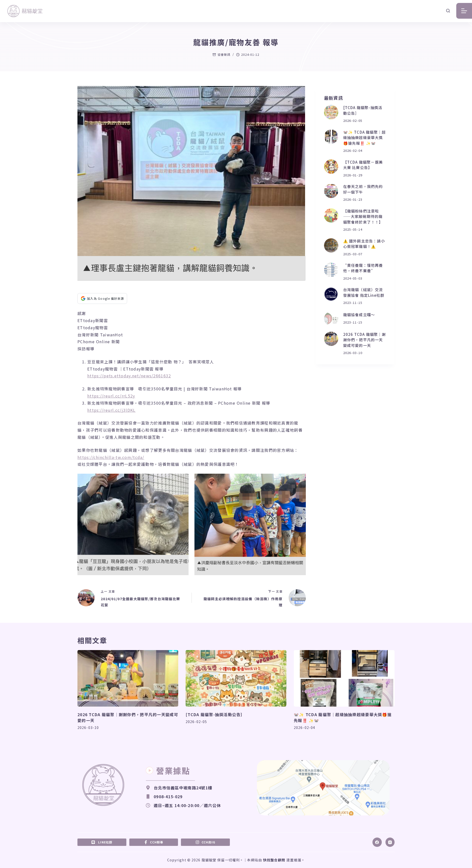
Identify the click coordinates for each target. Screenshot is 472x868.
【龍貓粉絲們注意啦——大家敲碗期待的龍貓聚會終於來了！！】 (363, 216)
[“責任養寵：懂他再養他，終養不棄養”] (331, 270)
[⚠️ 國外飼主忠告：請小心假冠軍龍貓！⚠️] (331, 245)
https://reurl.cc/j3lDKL (111, 410)
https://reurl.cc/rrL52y (111, 396)
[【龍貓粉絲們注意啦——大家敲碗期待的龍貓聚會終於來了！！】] (331, 215)
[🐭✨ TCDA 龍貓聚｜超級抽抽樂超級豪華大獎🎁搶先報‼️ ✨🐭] (331, 136)
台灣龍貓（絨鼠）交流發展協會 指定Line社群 (363, 292)
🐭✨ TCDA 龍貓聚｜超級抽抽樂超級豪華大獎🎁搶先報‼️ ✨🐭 (364, 137)
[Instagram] (390, 842)
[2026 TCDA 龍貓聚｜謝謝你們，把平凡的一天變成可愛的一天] (331, 339)
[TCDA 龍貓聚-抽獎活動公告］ (215, 714)
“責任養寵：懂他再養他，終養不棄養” (363, 268)
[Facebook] (377, 842)
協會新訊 (224, 54)
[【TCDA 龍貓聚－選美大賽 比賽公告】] (331, 166)
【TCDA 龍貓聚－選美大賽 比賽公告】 (363, 164)
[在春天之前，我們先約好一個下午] (331, 191)
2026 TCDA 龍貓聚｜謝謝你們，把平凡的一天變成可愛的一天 (364, 340)
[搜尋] (448, 10)
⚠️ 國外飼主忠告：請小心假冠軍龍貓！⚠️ (364, 243)
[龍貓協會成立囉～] (331, 319)
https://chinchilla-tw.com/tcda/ (110, 457)
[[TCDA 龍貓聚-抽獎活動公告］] (331, 112)
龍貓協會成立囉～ (359, 314)
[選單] (464, 11)
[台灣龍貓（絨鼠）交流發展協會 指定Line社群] (331, 294)
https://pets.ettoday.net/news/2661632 (129, 376)
